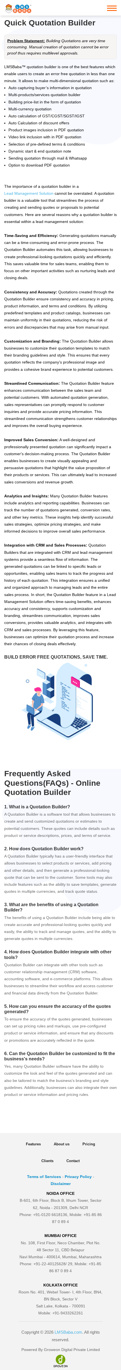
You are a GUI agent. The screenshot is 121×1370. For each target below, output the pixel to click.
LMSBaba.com (68, 1332)
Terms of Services (44, 1176)
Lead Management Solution (28, 193)
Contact (73, 1161)
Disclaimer (61, 1183)
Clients (47, 1161)
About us (62, 1144)
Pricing (88, 1144)
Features (33, 1144)
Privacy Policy (78, 1176)
